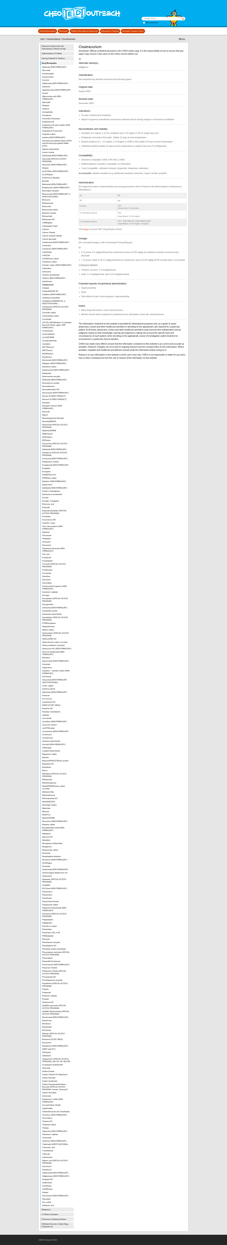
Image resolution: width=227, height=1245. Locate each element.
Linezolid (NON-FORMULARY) (53, 744)
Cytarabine (46, 344)
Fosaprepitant (47, 561)
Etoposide (46, 507)
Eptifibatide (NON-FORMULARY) (54, 488)
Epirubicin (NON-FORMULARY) (54, 481)
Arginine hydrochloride (50, 149)
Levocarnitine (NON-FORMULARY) (55, 731)
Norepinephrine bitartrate (51, 856)
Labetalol (45, 715)
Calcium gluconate (49, 239)
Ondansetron (47, 876)
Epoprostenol (47, 485)
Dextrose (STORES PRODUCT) (54, 399)
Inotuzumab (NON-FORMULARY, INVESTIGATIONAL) (54, 681)
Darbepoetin (46, 373)
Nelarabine (46, 840)
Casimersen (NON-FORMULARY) (55, 249)
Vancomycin (46, 1166)
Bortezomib (46, 206)
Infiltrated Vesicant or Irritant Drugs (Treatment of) (55, 1225)
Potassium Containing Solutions (54, 1219)
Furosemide (46, 573)
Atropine (45, 168)
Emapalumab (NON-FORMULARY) (55, 465)
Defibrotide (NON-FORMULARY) (54, 380)
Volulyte (45, 1192)
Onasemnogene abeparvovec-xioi (55, 873)
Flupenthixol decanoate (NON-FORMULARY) (53, 549)
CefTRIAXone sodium (50, 259)
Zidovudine (46, 1199)
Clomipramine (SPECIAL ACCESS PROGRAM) (55, 308)
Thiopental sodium (49, 1125)
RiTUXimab (46, 1030)
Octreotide (46, 866)
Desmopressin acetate (50, 383)
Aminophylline (47, 112)
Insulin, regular (47, 686)
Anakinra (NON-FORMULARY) (53, 137)
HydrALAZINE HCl (49, 639)
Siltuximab (46, 1068)
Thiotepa (45, 1128)
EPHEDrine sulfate (49, 478)
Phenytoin (46, 939)
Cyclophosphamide (49, 341)
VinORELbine (47, 1189)
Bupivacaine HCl (48, 219)
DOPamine (46, 440)
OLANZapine (47, 863)
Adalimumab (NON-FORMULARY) (55, 83)
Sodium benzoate (48, 1078)
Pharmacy (63, 31)
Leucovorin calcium (49, 725)
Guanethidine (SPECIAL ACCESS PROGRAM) (55, 618)
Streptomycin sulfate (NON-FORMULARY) (52, 1100)
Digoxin (45, 415)
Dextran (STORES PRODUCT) (54, 396)
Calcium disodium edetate (52, 236)
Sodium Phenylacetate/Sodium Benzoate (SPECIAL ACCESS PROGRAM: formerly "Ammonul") (55, 1086)
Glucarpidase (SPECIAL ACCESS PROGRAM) (55, 599)
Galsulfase (46, 576)
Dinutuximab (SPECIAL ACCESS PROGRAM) (55, 426)
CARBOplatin (47, 223)
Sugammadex (47, 1108)
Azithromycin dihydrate (51, 178)
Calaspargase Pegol (49, 226)
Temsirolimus (47, 1118)
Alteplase (45, 105)
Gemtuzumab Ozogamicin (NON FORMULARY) (54, 587)
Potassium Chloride (49, 968)
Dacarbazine (47, 357)
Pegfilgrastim (47, 923)
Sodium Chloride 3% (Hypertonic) (54, 1074)
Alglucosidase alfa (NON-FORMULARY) (51, 97)
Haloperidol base (48, 627)
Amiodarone (46, 115)
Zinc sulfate (46, 1202)
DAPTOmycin (47, 350)
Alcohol (45, 93)
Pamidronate (47, 898)
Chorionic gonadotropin (51, 275)
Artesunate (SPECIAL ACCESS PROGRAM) (54, 160)
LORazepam (47, 748)
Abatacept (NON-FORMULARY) (54, 67)
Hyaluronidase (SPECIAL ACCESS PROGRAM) (55, 634)
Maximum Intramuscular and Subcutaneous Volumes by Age (54, 47)
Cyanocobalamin (48, 334)
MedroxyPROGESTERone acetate (55, 761)
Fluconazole (46, 535)
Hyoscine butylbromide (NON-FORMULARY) (53, 653)
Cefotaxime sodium (49, 262)
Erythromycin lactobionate (52, 494)
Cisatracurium (48, 285)
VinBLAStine (47, 1183)
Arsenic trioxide (48, 152)
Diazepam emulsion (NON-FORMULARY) (52, 407)
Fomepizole (46, 558)
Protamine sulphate (49, 996)
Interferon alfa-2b (48, 689)
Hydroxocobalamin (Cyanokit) (53, 645)
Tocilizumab (46, 1138)
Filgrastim (46, 532)
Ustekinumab (47, 1157)
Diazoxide (46, 412)
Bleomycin (46, 200)
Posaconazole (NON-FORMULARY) (55, 965)
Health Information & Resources (84, 31)
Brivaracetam (47, 216)
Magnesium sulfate (49, 754)
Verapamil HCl (47, 1179)
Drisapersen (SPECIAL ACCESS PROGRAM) (54, 454)
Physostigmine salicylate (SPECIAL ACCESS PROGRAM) (56, 953)
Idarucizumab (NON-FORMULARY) (55, 661)
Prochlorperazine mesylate (52, 980)
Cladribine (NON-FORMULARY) (54, 294)
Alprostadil (46, 102)
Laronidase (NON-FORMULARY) (54, 722)
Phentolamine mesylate (51, 942)
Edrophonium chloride (50, 462)
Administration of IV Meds (52, 53)
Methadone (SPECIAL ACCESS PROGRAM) (54, 775)
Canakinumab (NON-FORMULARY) (55, 242)
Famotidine (46, 516)
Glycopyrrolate (47, 604)
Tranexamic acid (48, 1147)
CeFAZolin (46, 255)
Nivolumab (46, 853)
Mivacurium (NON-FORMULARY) (54, 821)
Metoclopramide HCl (50, 798)
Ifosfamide (46, 664)
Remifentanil (47, 1027)
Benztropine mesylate (50, 191)
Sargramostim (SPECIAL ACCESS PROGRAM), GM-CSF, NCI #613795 (56, 1060)
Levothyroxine (47, 738)
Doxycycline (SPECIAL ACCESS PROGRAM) (54, 445)
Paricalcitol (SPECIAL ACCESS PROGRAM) (54, 915)
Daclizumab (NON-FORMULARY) (55, 360)
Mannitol (45, 757)
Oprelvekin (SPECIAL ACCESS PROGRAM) (54, 880)
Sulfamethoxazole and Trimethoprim (56, 1112)
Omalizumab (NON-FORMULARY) (55, 869)
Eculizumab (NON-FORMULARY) (55, 459)
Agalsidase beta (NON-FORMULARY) (56, 90)
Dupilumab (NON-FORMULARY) (54, 449)
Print (183, 39)
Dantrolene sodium (49, 367)
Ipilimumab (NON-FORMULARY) (54, 692)
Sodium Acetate (48, 1071)
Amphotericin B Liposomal (52, 131)
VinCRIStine (46, 1186)
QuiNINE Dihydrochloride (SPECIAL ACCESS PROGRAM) (55, 1012)
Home (42, 39)
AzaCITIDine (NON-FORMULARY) (55, 171)
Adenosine (46, 87)
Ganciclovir (46, 580)
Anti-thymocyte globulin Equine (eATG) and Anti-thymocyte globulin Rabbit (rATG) (57, 143)
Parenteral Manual (53, 39)
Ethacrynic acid (48, 504)
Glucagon (45, 595)
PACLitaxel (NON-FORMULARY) (54, 888)
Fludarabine (46, 539)
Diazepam (46, 403)
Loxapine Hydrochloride (51, 751)
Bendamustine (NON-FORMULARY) (55, 188)
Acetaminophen (48, 74)
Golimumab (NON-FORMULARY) (54, 608)
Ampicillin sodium (49, 134)
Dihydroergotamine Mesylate (53, 418)
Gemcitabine (47, 583)
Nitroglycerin (47, 847)
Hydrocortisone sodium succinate (55, 642)
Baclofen (45, 181)
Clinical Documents (47, 31)
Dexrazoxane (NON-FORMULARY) (55, 393)
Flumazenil (46, 542)
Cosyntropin (46, 319)
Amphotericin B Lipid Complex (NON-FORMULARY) (56, 126)
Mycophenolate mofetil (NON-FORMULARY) (53, 829)
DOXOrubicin (47, 437)
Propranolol (46, 992)
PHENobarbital (47, 936)
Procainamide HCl (49, 977)
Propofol (45, 989)
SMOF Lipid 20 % (49, 1049)
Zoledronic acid (48, 1205)
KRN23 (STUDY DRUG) (51, 705)
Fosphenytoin (47, 570)
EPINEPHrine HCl (49, 475)
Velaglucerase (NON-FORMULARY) (55, 1176)
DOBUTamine (47, 434)
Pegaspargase (47, 920)
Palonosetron (47, 892)
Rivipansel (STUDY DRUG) (52, 1039)
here (86, 229)
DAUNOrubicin (47, 354)
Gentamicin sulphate (50, 592)
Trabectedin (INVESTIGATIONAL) (55, 1144)
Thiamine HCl (47, 1121)
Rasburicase (47, 1021)
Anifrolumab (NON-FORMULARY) (55, 156)
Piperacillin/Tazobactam (51, 961)
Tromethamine (47, 1151)
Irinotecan (46, 695)
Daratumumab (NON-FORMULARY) (55, 370)
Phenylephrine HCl (49, 946)
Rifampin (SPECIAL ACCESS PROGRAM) (53, 1035)
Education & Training (110, 31)
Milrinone (45, 812)
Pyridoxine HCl (47, 1002)
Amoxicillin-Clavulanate (51, 119)
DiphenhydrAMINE (49, 431)
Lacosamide (46, 718)
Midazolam (46, 808)
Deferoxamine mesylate (51, 376)
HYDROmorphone (49, 623)
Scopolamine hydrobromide (52, 1065)
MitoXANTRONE (48, 818)
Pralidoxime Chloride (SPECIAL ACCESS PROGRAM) (54, 972)
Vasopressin (46, 1170)
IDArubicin (46, 658)
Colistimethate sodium (50, 316)
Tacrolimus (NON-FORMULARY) (54, 1115)
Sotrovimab (46, 1096)
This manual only (151, 23)
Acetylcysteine (47, 77)
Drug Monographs (68, 39)
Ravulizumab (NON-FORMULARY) (55, 1017)
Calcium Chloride (48, 232)
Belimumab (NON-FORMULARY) (54, 184)
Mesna (44, 770)
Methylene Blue (48, 792)
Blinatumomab (47, 203)
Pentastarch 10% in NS (51, 933)
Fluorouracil (46, 545)
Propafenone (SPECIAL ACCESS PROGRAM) (55, 984)
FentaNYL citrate (48, 523)
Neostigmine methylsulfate (52, 843)
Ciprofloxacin (47, 281)
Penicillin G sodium (49, 926)
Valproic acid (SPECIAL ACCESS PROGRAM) (55, 1162)
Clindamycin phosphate (51, 298)
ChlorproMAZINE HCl (50, 291)
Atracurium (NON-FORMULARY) (54, 165)
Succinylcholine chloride (51, 1105)
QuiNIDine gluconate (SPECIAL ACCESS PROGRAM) (54, 1007)
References (46, 1210)
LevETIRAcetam (48, 728)
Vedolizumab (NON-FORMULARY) (55, 1173)
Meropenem (46, 767)
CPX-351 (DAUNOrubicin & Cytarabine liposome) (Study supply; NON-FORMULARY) (56, 325)
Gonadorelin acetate (49, 611)
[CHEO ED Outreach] (81, 22)
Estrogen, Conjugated (50, 501)
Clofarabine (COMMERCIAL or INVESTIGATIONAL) (53, 302)
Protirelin (45, 999)
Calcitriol (45, 229)
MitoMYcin (46, 815)
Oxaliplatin (46, 885)
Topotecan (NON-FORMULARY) (54, 1141)
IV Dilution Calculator (50, 1214)
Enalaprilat (46, 468)
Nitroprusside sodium (50, 850)
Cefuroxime (46, 272)
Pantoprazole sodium (50, 905)
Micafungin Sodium (49, 805)
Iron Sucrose (47, 699)
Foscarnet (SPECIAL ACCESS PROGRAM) (54, 565)
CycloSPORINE (48, 337)
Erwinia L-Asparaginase (51, 491)
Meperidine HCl (48, 764)
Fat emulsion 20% (49, 520)
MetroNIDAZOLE (48, 802)
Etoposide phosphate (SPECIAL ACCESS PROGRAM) (54, 512)
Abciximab (46, 70)
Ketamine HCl (47, 708)
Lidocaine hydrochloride (51, 741)
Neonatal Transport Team (132, 31)
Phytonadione (47, 958)
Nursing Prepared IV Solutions (53, 58)
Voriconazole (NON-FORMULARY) (55, 1196)
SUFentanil (46, 1052)
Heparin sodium (48, 630)
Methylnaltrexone (48, 795)
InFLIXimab (46, 677)
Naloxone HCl (47, 837)
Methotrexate (47, 780)
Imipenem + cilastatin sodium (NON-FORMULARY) (56, 672)
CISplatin (45, 288)
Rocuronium (46, 1043)
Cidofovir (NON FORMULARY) (53, 278)
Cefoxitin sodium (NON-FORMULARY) (56, 265)
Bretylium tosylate (49, 213)
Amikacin (45, 109)
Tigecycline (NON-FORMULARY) (54, 1131)
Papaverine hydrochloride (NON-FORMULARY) (54, 909)
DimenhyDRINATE (49, 421)
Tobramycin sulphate (50, 1134)
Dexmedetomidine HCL (51, 389)
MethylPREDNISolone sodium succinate (53, 787)
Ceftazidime (46, 268)
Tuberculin (46, 1154)
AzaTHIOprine (47, 175)
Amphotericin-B (48, 122)
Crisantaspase (47, 331)
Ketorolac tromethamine (51, 712)
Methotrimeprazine (49, 783)
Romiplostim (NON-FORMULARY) (55, 1046)
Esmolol (45, 498)
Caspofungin (47, 252)
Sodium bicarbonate (49, 1081)
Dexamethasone (48, 386)
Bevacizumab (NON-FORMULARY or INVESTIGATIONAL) (56, 195)
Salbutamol (46, 1056)
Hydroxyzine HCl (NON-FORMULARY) (56, 649)
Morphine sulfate (48, 825)
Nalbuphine (46, 834)
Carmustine (46, 245)
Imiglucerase (47, 668)
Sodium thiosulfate (49, 1093)
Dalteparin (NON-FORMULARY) (54, 363)
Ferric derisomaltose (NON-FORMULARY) (52, 527)
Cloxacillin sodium (49, 313)
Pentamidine (47, 929)
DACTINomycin (48, 347)
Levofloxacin (47, 735)
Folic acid (46, 554)
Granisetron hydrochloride (52, 614)
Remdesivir (46, 1024)
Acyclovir (45, 80)
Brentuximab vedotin (50, 210)
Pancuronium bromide (50, 901)
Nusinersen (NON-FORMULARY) (54, 860)
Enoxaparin (46, 472)
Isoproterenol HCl (48, 702)
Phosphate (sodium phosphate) (54, 949)
